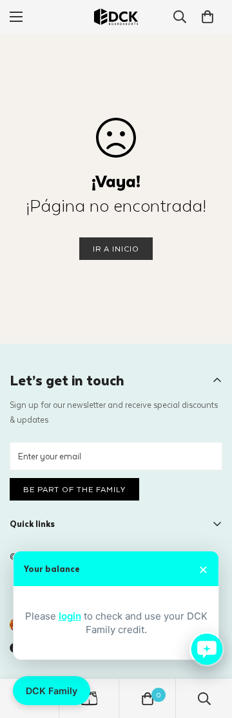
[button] (207, 17)
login (70, 616)
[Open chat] (206, 649)
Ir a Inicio (116, 248)
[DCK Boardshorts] (116, 16)
